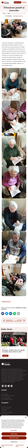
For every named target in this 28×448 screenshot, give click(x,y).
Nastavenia (14, 442)
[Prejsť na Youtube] (8, 386)
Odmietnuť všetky (14, 438)
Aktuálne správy (18, 16)
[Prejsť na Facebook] (2, 386)
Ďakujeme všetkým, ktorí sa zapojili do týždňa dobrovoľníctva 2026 (13, 351)
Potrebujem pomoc (6, 407)
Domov (4, 13)
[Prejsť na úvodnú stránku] (5, 364)
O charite (3, 410)
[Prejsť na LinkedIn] (11, 386)
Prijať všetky (14, 434)
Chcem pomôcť (5, 409)
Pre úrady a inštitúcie (7, 412)
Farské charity (5, 414)
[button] (26, 417)
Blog (9, 13)
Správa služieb (14, 430)
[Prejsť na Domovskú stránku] (5, 2)
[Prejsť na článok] (14, 339)
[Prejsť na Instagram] (5, 386)
